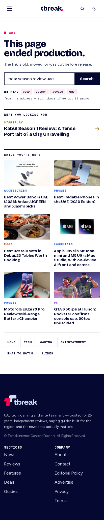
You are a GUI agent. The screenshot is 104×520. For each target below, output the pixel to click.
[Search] (82, 8)
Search (87, 78)
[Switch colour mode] (94, 8)
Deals (9, 482)
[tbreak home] (52, 401)
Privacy (62, 491)
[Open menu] (9, 8)
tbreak (52, 8)
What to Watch (20, 353)
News (9, 454)
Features (12, 473)
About (61, 454)
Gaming (46, 342)
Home (11, 342)
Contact (62, 463)
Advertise (64, 482)
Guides (47, 353)
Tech (28, 342)
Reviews (12, 463)
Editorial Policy (69, 473)
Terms (61, 500)
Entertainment (73, 342)
